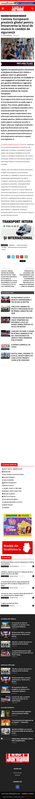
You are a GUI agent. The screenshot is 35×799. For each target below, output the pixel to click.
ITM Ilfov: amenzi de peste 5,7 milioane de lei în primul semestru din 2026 (22, 310)
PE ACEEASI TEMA (8, 293)
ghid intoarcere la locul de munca (17, 247)
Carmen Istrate (14, 576)
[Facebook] (17, 787)
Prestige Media (28, 797)
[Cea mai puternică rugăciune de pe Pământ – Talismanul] (5, 722)
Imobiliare (6, 472)
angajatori (12, 245)
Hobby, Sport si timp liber (12, 488)
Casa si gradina (8, 480)
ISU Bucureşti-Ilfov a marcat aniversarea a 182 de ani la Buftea (21, 300)
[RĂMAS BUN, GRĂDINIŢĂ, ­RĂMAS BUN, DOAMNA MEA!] (5, 741)
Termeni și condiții (28, 793)
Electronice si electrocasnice (13, 474)
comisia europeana (22, 245)
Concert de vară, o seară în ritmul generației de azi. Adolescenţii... (21, 699)
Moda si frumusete (9, 483)
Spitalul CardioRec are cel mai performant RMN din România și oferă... (22, 731)
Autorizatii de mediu (10, 499)
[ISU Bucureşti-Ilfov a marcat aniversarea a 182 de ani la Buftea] (5, 300)
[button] (32, 8)
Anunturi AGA (8, 505)
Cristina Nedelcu (7, 35)
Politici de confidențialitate (10, 793)
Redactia (12, 605)
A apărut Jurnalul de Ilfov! (9, 603)
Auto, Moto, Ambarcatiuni (12, 469)
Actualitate (4, 15)
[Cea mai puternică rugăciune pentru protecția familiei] (5, 714)
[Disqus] (17, 392)
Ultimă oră (22, 15)
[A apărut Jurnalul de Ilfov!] (5, 347)
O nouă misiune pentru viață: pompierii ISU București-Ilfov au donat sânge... (22, 653)
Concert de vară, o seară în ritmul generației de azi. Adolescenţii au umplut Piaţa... (17, 594)
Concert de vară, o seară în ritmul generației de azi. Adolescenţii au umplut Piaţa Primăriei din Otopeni (22, 335)
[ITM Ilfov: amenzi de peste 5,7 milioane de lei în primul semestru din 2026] (5, 309)
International (14, 15)
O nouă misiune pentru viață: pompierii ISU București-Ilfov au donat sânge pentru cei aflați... (15, 583)
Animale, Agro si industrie (12, 491)
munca (4, 249)
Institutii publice (9, 496)
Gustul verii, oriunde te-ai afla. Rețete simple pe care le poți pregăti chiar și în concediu (22, 356)
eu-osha (4, 247)
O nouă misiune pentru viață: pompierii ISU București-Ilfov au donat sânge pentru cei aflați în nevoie (22, 322)
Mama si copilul (8, 485)
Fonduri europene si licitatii (12, 502)
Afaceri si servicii (9, 494)
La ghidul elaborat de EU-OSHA (13, 144)
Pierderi (6, 507)
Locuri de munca (9, 477)
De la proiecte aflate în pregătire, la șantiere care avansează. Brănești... (20, 625)
